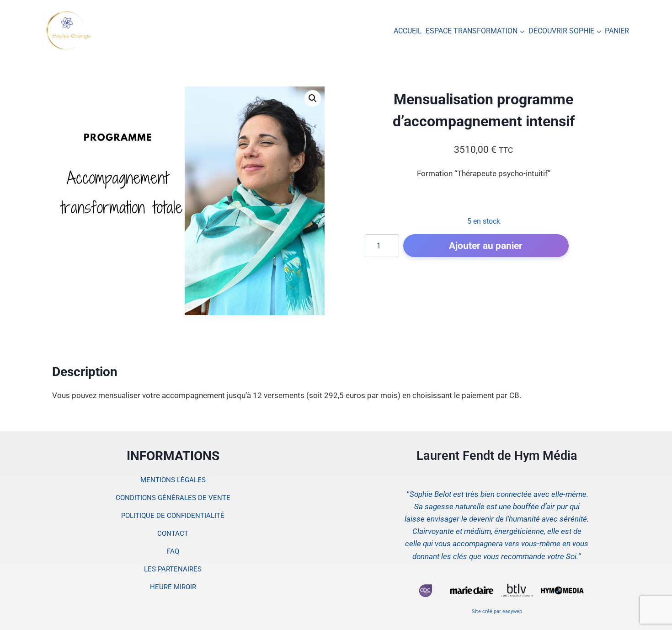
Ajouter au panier (486, 245)
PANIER (617, 31)
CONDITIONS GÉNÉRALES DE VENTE (173, 498)
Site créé (482, 611)
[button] (312, 98)
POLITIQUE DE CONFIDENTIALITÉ (172, 516)
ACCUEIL (408, 31)
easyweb (512, 611)
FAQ (173, 551)
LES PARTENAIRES (173, 569)
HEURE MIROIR (173, 587)
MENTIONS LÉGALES (173, 480)
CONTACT (172, 533)
